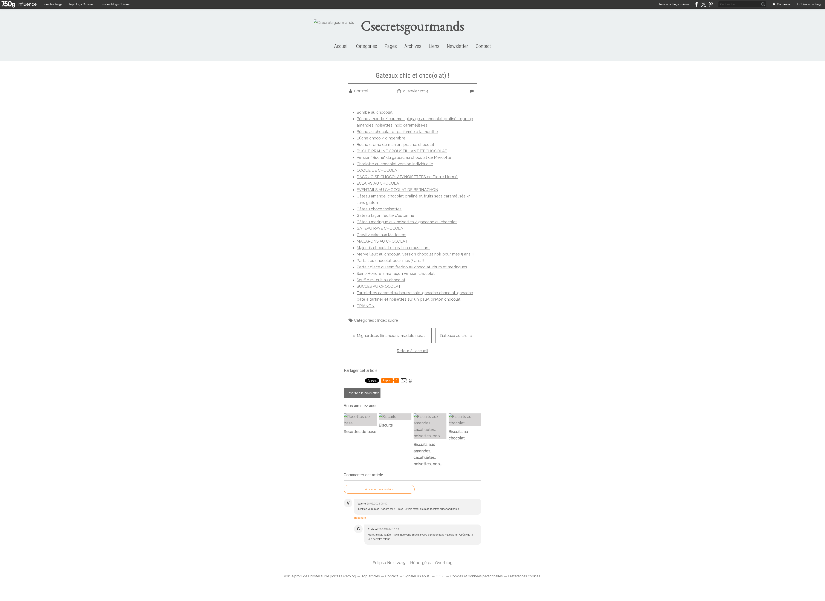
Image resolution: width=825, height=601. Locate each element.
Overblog (443, 562)
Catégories (366, 46)
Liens (434, 46)
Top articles (370, 576)
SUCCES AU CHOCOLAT (379, 286)
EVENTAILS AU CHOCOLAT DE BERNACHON (397, 189)
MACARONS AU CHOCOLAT (382, 241)
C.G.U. (440, 576)
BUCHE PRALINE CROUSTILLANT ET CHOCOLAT (402, 151)
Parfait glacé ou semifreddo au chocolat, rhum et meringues (412, 267)
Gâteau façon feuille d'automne (385, 215)
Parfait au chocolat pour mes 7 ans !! (390, 260)
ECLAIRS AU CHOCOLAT (379, 183)
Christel (314, 576)
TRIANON (365, 305)
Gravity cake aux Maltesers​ (381, 234)
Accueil (341, 46)
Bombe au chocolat (375, 112)
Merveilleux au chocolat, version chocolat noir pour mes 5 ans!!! (415, 254)
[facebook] (696, 4)
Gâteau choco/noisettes (379, 209)
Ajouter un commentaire (379, 489)
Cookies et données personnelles (476, 576)
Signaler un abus (416, 576)
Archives (412, 46)
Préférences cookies (524, 576)
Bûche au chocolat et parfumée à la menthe (397, 131)
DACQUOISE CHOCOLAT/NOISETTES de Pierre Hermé (407, 176)
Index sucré (387, 320)
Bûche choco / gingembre (381, 138)
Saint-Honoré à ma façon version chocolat (396, 273)
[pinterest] (710, 4)
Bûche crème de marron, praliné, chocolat (395, 144)
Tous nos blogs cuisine (674, 4)
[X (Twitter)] (703, 4)
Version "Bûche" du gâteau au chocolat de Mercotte (404, 157)
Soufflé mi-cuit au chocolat (381, 280)
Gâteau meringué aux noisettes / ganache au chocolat (407, 222)
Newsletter (457, 46)
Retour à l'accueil (412, 351)
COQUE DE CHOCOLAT (378, 170)
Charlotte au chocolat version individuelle (395, 164)
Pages (391, 46)
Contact (483, 46)
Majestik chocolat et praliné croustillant (393, 247)
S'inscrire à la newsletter (362, 393)
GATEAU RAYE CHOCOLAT (381, 228)
